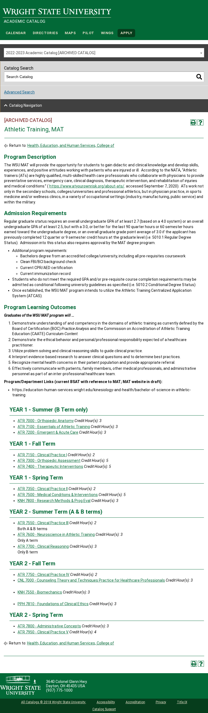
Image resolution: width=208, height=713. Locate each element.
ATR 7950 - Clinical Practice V (43, 632)
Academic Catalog (24, 21)
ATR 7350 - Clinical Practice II (43, 489)
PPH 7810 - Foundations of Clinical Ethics (53, 604)
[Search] (199, 77)
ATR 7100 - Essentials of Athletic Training (54, 426)
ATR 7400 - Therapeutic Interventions (50, 466)
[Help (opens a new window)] (200, 122)
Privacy (161, 702)
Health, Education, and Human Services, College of (70, 145)
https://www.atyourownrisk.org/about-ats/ (86, 186)
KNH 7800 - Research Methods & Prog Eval (54, 500)
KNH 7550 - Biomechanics (40, 592)
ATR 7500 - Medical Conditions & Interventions (58, 494)
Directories (45, 33)
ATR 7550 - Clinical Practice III (43, 523)
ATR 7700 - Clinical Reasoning (43, 546)
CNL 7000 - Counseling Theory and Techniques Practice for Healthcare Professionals (91, 580)
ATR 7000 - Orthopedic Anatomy (46, 421)
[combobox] (104, 52)
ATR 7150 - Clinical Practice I (42, 455)
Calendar (16, 33)
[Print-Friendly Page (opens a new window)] (193, 122)
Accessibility (106, 702)
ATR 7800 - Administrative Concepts (49, 626)
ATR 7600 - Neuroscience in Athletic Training (56, 534)
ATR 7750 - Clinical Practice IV (43, 574)
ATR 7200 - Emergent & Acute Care (48, 432)
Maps (70, 33)
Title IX (182, 702)
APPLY (126, 33)
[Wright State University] (20, 686)
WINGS (107, 33)
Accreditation (135, 702)
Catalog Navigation (25, 105)
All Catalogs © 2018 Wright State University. (53, 702)
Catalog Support (104, 709)
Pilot (88, 33)
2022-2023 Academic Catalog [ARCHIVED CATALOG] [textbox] (50, 53)
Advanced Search (19, 92)
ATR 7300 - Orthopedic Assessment (49, 460)
